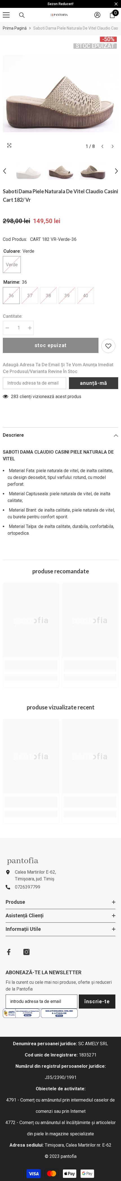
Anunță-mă (93, 383)
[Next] (113, 146)
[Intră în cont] (97, 15)
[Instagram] (26, 952)
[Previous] (102, 146)
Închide (116, 4)
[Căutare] (22, 15)
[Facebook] (8, 952)
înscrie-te (97, 1001)
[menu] (6, 15)
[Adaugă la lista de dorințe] (108, 346)
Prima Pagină (15, 28)
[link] (31, 665)
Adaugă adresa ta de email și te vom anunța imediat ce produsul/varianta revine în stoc (58, 368)
